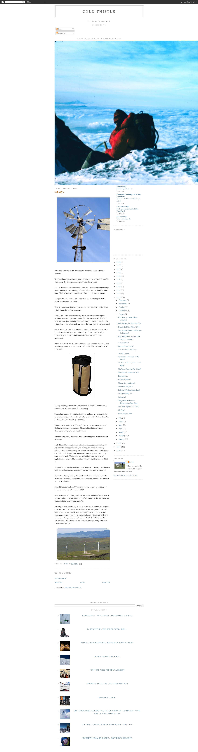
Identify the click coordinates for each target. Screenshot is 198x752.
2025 (119, 265)
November (123, 303)
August (121, 314)
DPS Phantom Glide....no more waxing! (107, 683)
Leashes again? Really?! (107, 656)
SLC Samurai (122, 216)
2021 (119, 276)
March (121, 432)
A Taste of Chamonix (124, 219)
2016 (119, 286)
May (121, 425)
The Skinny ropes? (125, 393)
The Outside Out (123, 206)
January (122, 439)
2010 (119, 450)
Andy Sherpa (121, 186)
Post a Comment (60, 578)
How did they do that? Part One (129, 323)
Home (82, 582)
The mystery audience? (126, 383)
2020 (119, 279)
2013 (119, 297)
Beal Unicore (123, 376)
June (121, 421)
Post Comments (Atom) (73, 587)
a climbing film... (124, 353)
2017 (119, 283)
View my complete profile (125, 475)
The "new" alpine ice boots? (128, 406)
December (122, 300)
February (122, 435)
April (121, 428)
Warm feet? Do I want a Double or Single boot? (107, 642)
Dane (131, 462)
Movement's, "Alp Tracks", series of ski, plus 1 (107, 615)
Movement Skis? (107, 697)
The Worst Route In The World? (129, 369)
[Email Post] (80, 564)
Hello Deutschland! (125, 413)
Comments (62, 33)
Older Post (106, 582)
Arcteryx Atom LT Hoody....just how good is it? (107, 738)
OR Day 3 (121, 410)
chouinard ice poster (125, 386)
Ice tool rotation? (124, 379)
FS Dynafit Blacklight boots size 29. (107, 629)
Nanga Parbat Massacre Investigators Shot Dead (128, 401)
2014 (119, 293)
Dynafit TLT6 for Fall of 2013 (129, 327)
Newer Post (59, 582)
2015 (119, 290)
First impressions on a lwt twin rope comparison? (129, 337)
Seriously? (122, 397)
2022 (119, 272)
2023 (119, 269)
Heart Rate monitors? (125, 346)
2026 (119, 262)
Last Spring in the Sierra (124, 189)
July (120, 418)
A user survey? (123, 342)
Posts (60, 29)
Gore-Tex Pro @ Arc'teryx (127, 349)
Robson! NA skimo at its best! (129, 390)
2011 (119, 447)
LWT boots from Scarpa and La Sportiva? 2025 (107, 724)
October (122, 307)
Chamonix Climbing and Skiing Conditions (129, 195)
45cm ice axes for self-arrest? (107, 670)
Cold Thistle (99, 11)
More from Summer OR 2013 (128, 372)
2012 (119, 443)
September (123, 310)
